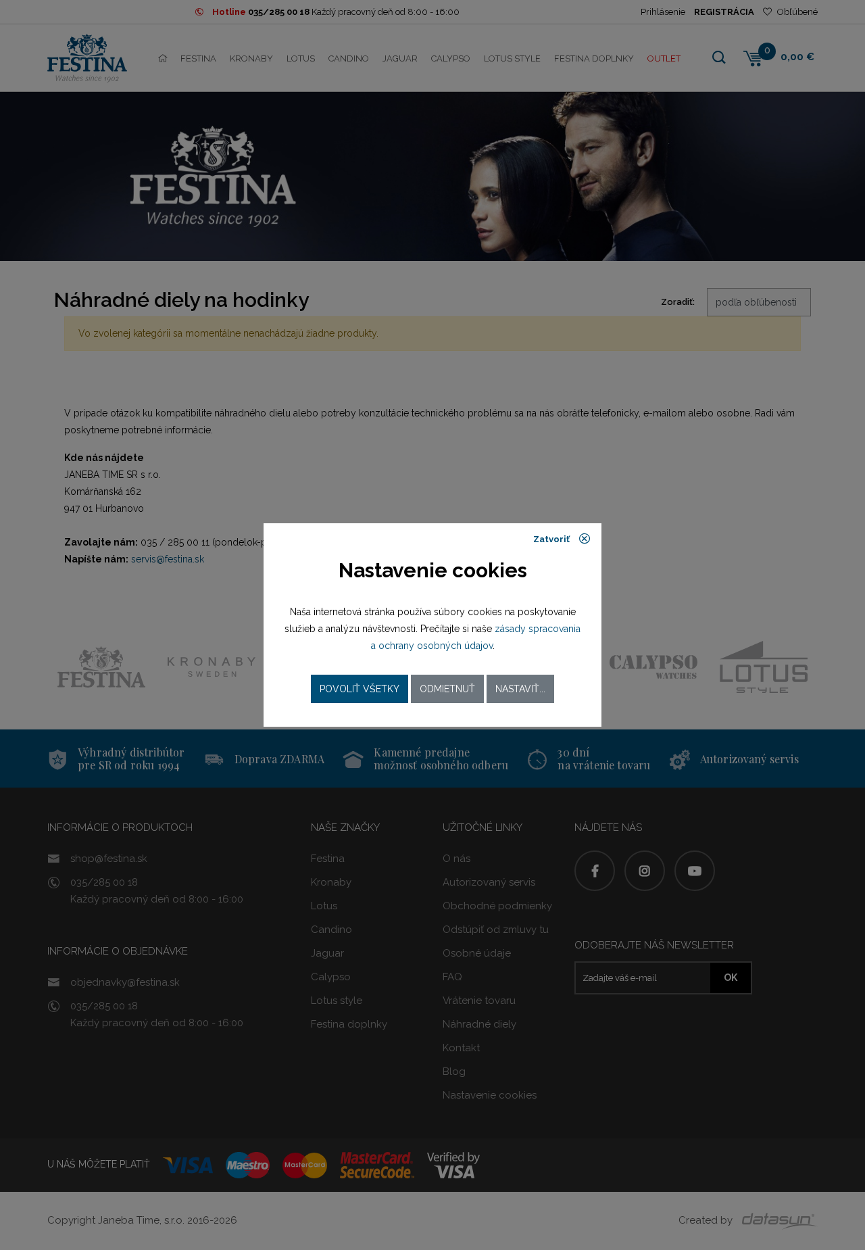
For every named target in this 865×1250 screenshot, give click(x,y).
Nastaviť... (520, 688)
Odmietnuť (447, 688)
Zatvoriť (552, 539)
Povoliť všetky (359, 688)
